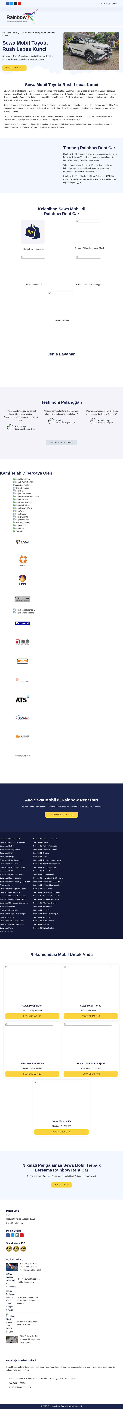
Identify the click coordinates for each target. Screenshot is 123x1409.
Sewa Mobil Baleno (7, 846)
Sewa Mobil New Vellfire (9, 910)
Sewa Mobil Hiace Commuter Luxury (47, 860)
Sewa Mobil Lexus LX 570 (10, 892)
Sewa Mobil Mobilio (7, 906)
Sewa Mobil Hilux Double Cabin (45, 867)
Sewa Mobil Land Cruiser (42, 889)
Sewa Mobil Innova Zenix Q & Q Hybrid (15, 882)
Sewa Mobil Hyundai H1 (42, 871)
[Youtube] (19, 3)
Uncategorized (18, 33)
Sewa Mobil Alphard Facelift (10, 839)
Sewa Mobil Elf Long (41, 853)
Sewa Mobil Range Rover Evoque (13, 914)
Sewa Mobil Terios (7, 917)
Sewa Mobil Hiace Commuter (11, 860)
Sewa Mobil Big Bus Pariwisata (45, 846)
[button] (115, 16)
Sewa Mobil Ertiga (7, 857)
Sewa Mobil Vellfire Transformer (12, 924)
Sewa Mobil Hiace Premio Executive (47, 864)
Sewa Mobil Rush (32, 1005)
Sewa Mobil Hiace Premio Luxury (12, 867)
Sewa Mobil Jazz (6, 885)
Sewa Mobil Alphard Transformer (12, 842)
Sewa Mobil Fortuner (41, 857)
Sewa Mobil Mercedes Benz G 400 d (47, 896)
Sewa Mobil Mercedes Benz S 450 (46, 899)
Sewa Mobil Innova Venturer (10, 878)
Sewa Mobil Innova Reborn (43, 874)
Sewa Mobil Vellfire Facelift (43, 921)
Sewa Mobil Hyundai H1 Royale (12, 874)
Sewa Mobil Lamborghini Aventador (46, 885)
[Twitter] (11, 3)
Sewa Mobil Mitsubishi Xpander (45, 903)
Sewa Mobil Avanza (40, 842)
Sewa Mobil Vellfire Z (41, 924)
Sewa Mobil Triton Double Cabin (12, 921)
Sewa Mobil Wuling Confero (43, 928)
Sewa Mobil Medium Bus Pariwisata (46, 892)
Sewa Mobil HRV (6, 871)
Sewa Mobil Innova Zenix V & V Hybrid (47, 882)
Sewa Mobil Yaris (6, 931)
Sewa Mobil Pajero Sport (42, 910)
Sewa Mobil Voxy (6, 928)
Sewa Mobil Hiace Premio (9, 864)
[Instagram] (15, 3)
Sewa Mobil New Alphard (42, 906)
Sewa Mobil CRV (6, 853)
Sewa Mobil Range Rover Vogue (45, 914)
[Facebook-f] (8, 1235)
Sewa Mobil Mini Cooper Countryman (14, 903)
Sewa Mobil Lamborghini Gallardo (13, 889)
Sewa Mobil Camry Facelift (10, 849)
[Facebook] (7, 3)
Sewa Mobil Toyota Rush (42, 917)
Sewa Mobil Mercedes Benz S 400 (13, 899)
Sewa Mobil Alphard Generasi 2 (45, 839)
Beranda (6, 33)
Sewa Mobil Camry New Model (45, 849)
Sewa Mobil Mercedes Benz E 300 (13, 896)
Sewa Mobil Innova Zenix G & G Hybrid (48, 878)
